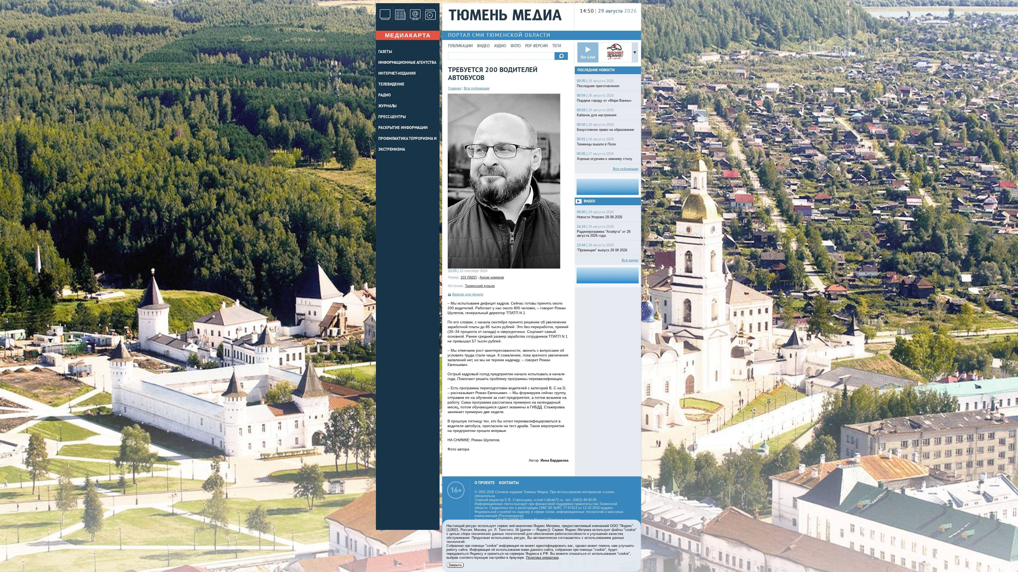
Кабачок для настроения (596, 115)
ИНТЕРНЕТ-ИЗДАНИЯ (396, 73)
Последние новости (596, 70)
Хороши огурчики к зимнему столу (604, 159)
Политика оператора (542, 558)
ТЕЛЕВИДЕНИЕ (391, 84)
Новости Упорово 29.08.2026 (599, 217)
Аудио (500, 46)
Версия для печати (467, 294)
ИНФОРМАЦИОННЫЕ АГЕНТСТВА (407, 62)
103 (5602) (468, 277)
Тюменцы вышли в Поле (596, 144)
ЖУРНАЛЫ (387, 106)
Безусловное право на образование (605, 130)
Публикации (460, 46)
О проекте (485, 483)
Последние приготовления (598, 86)
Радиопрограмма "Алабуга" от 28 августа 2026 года (603, 234)
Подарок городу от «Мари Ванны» (604, 100)
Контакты (509, 483)
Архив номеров (492, 277)
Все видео (630, 260)
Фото (516, 46)
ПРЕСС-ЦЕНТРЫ (392, 117)
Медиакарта (408, 35)
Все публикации (476, 88)
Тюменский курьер (480, 286)
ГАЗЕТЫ (385, 52)
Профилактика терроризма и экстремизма (407, 144)
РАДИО (384, 95)
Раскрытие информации (403, 128)
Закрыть (455, 565)
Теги (556, 46)
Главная (454, 88)
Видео (483, 46)
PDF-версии (536, 46)
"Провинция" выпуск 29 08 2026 (602, 250)
